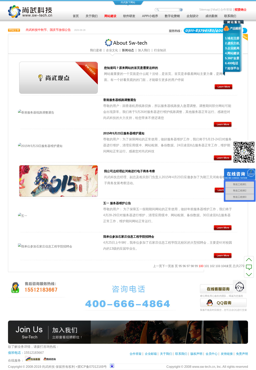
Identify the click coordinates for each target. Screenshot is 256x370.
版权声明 (196, 353)
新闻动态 (128, 50)
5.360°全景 (232, 58)
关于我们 (166, 353)
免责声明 (242, 353)
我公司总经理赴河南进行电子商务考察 (129, 171)
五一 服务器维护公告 (117, 203)
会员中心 (212, 353)
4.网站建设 (232, 53)
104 (223, 266)
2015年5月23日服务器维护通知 (123, 133)
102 (212, 266)
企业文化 (111, 50)
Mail (215, 9)
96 (184, 266)
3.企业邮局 (232, 48)
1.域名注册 (232, 38)
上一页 (157, 266)
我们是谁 (96, 50)
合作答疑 (226, 9)
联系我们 (230, 16)
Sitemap (204, 9)
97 (188, 266)
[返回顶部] (249, 259)
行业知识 (160, 50)
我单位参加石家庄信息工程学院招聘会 (128, 236)
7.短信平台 (232, 68)
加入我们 (144, 50)
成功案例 (211, 16)
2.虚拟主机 (232, 43)
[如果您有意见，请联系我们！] (249, 267)
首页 (76, 16)
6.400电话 (231, 63)
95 (180, 266)
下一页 (166, 266)
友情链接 (227, 353)
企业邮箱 (151, 353)
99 (196, 266)
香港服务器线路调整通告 (119, 100)
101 (206, 266)
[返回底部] (249, 274)
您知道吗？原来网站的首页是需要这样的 (131, 67)
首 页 (174, 266)
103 (217, 266)
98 (192, 266)
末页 (229, 266)
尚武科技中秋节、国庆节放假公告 (48, 29)
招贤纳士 (241, 9)
